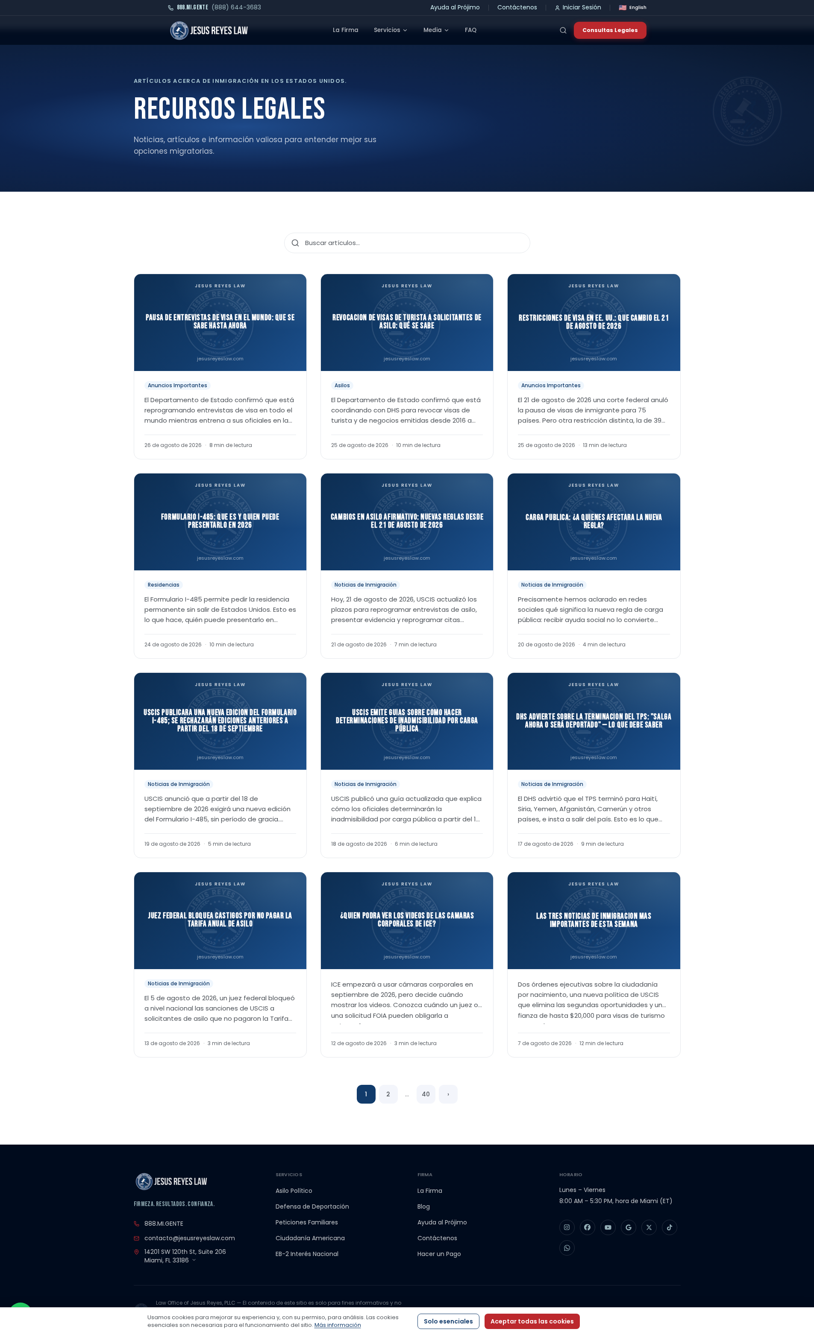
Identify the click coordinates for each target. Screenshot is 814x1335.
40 (426, 1094)
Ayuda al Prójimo (455, 7)
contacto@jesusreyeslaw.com (189, 1238)
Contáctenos (517, 7)
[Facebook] (587, 1227)
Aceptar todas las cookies (532, 1321)
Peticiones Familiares (307, 1222)
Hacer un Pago (439, 1254)
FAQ (470, 30)
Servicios (387, 30)
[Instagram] (567, 1227)
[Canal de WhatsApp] (567, 1248)
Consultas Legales (610, 30)
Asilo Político (294, 1190)
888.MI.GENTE (163, 1223)
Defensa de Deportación (312, 1206)
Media (432, 30)
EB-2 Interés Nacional (307, 1254)
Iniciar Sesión (582, 7)
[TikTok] (669, 1227)
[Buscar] (563, 30)
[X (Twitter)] (649, 1227)
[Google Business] (628, 1227)
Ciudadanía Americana (310, 1238)
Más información (337, 1325)
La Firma (346, 30)
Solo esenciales (448, 1321)
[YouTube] (608, 1227)
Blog (423, 1206)
